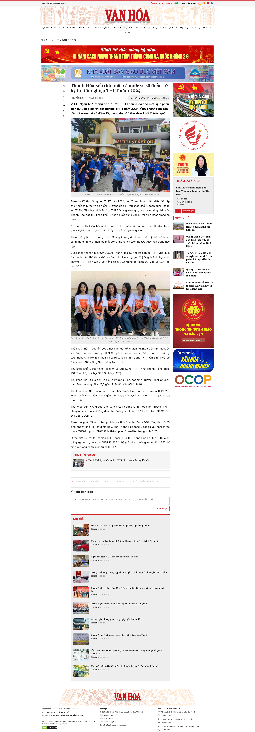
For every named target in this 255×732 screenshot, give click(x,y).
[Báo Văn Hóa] (127, 696)
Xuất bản (73, 28)
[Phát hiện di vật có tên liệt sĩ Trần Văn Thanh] (81, 639)
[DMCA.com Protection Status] (49, 727)
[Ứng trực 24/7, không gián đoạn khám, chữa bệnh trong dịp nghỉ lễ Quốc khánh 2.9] (81, 655)
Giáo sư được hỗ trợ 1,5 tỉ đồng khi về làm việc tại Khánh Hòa (199, 286)
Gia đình (98, 28)
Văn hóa (57, 28)
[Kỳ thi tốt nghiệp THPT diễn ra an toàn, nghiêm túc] (78, 463)
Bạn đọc (175, 28)
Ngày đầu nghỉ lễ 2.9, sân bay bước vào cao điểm (114, 556)
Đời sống (123, 28)
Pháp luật (167, 28)
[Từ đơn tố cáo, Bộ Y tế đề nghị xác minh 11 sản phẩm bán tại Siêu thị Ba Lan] (178, 255)
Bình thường (186, 201)
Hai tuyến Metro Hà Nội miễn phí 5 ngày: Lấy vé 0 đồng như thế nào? (124, 666)
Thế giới (198, 28)
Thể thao (82, 28)
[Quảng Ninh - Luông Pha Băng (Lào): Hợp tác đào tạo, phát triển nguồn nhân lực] (81, 592)
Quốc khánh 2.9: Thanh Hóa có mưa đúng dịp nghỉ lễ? (199, 227)
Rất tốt (183, 198)
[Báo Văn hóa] (127, 15)
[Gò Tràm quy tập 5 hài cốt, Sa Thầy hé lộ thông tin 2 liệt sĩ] (178, 239)
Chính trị (49, 28)
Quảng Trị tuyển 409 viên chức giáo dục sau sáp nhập (199, 273)
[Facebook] (64, 85)
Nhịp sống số (185, 28)
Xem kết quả (188, 211)
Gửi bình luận (161, 508)
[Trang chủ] (43, 28)
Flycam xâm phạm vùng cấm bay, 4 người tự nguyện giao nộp (120, 525)
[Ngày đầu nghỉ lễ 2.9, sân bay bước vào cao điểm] (81, 561)
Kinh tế (131, 28)
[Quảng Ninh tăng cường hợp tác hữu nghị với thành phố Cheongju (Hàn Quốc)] (81, 577)
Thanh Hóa (80, 481)
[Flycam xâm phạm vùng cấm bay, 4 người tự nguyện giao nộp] (81, 530)
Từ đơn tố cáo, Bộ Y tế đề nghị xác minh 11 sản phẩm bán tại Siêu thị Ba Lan (199, 257)
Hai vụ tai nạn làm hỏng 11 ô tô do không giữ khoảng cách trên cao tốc (125, 541)
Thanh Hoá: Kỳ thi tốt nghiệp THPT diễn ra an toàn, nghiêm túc (118, 460)
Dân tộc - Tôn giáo (143, 28)
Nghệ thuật (107, 28)
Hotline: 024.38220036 (164, 3)
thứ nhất (94, 481)
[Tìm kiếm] (126, 33)
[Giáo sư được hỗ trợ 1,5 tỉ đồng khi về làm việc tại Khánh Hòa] (178, 285)
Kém (182, 204)
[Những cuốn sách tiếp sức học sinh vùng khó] (81, 608)
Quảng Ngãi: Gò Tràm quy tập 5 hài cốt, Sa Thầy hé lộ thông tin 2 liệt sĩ (198, 241)
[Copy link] (64, 100)
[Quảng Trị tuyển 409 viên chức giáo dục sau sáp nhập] (178, 272)
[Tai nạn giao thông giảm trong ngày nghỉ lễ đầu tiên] (81, 624)
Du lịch (91, 28)
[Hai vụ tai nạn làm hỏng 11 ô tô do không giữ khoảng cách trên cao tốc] (81, 545)
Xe (193, 28)
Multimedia (207, 28)
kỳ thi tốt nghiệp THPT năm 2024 (144, 481)
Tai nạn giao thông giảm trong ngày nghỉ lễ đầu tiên (116, 619)
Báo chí (66, 28)
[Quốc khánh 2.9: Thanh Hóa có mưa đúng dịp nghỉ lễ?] (178, 226)
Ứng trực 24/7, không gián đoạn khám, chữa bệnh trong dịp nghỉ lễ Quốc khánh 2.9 (126, 652)
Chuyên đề (157, 28)
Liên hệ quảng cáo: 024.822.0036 (114, 725)
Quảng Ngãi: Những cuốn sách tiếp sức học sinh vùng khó (119, 603)
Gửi (178, 211)
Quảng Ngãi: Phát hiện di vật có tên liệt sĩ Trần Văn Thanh (119, 635)
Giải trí (116, 28)
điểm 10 (120, 481)
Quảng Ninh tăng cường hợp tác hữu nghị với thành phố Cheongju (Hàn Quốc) (129, 572)
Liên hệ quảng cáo (187, 3)
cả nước (108, 481)
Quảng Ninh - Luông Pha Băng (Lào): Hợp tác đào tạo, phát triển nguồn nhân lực (128, 589)
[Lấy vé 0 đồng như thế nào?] (81, 671)
